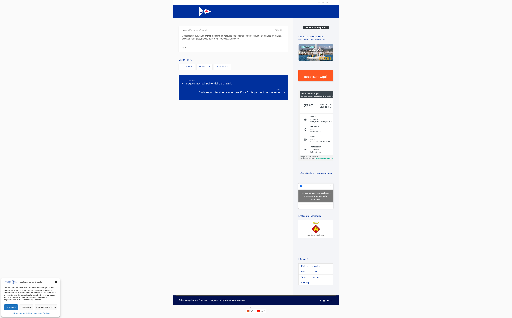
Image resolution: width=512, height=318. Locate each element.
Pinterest (223, 67)
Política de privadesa (34, 313)
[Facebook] (318, 2)
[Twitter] (327, 2)
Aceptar (11, 307)
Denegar (26, 307)
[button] (56, 282)
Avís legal (46, 313)
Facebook (188, 67)
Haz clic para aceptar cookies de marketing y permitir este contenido (316, 196)
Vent (302, 173)
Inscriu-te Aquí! (316, 77)
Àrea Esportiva (191, 30)
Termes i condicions (310, 277)
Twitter (206, 67)
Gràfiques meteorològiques (319, 173)
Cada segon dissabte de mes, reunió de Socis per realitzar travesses (239, 92)
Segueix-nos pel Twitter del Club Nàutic (209, 83)
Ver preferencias (46, 307)
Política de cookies (18, 313)
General (203, 30)
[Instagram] (323, 2)
